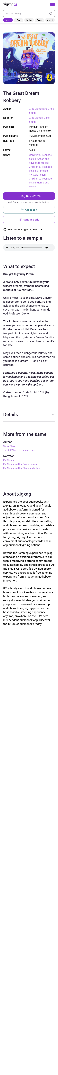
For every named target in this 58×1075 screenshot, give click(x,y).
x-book (50, 20)
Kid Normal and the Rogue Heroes (20, 464)
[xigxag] (10, 4)
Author (29, 20)
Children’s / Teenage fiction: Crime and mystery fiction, (40, 170)
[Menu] (52, 4)
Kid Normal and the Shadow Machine (21, 468)
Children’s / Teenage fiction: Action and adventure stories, (40, 158)
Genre (39, 20)
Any (8, 20)
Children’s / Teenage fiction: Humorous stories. (40, 182)
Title (18, 20)
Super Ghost (9, 446)
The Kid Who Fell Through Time (19, 450)
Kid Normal (8, 460)
